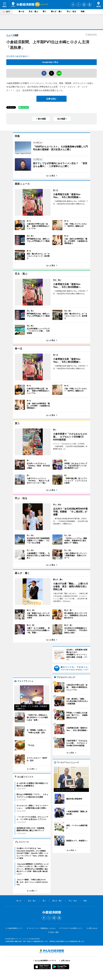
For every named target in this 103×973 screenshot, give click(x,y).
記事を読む (51, 98)
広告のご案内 (54, 932)
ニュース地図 (12, 35)
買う (44, 11)
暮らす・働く (56, 11)
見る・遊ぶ (33, 11)
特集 (83, 11)
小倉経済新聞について (14, 928)
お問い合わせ (92, 928)
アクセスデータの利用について (71, 928)
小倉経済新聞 (22, 4)
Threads (89, 5)
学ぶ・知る (71, 11)
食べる (21, 11)
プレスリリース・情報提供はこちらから (42, 928)
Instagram (84, 5)
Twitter (78, 5)
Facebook (73, 5)
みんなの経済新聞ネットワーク (51, 951)
